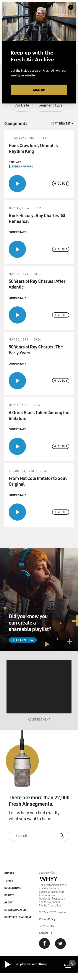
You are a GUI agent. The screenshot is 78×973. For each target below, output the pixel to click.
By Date (9, 895)
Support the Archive (18, 917)
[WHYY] (48, 878)
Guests (9, 873)
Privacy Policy (47, 919)
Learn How (24, 640)
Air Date (22, 105)
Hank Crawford (22, 166)
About (8, 902)
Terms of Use (47, 926)
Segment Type (51, 105)
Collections (12, 887)
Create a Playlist (16, 909)
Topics (8, 880)
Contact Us (45, 933)
